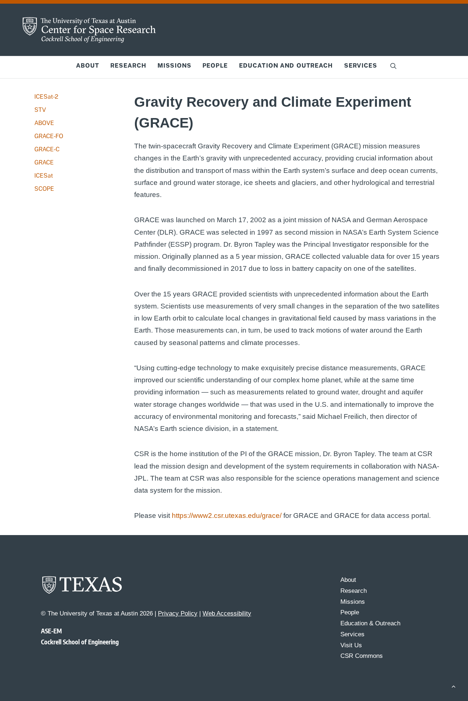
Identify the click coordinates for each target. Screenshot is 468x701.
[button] (393, 66)
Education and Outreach (286, 65)
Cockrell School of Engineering (80, 642)
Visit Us (351, 645)
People (215, 65)
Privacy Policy (177, 613)
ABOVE (44, 123)
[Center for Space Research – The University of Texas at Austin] (89, 30)
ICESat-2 (46, 96)
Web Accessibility (227, 613)
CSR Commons (361, 655)
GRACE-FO (48, 136)
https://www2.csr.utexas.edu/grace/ (227, 515)
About (87, 65)
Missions (174, 65)
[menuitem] (87, 66)
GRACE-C (47, 149)
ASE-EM (51, 631)
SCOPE (44, 188)
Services (360, 65)
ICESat (43, 175)
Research (128, 65)
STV (40, 109)
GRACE (44, 162)
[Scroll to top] (453, 685)
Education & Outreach (370, 623)
